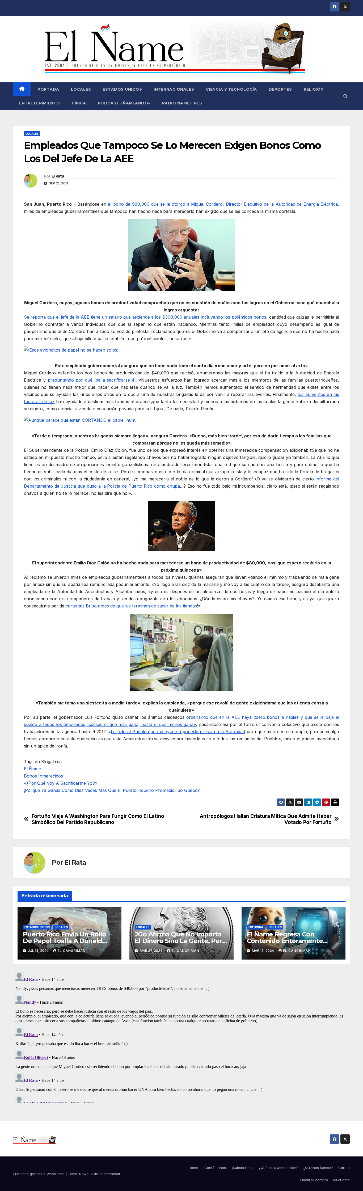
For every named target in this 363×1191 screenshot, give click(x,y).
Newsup (86, 1174)
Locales (81, 89)
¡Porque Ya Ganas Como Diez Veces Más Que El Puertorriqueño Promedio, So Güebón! (112, 790)
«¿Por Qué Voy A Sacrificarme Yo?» (60, 783)
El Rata (58, 176)
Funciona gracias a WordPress (39, 1174)
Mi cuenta (341, 1180)
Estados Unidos (122, 89)
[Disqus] (181, 1036)
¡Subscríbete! (243, 1167)
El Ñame (32, 768)
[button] (345, 96)
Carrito (344, 1167)
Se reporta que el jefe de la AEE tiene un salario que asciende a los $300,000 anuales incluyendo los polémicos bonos (145, 317)
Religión (314, 89)
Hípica (79, 103)
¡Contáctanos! (215, 1167)
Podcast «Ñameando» (124, 103)
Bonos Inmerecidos (43, 776)
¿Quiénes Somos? (318, 1167)
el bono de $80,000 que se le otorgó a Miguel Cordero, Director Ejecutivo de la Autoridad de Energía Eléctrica (223, 204)
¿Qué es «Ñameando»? (278, 1167)
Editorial (256, 927)
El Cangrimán (72, 951)
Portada (47, 89)
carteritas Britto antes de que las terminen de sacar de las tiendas (131, 606)
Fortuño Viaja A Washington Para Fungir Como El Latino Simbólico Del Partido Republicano (98, 819)
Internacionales (174, 89)
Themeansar (109, 1174)
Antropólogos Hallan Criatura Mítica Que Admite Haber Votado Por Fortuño (265, 819)
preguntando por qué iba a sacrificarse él (92, 380)
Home (193, 1167)
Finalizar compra (314, 1180)
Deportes (280, 89)
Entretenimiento (39, 103)
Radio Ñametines (182, 103)
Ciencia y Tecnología (231, 89)
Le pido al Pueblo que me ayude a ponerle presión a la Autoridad (178, 731)
